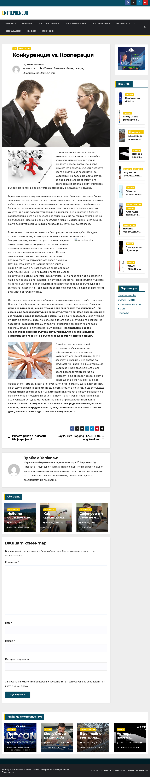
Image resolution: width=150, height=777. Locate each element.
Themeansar (8, 772)
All (14, 48)
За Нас (94, 771)
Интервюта (101, 23)
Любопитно (124, 23)
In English (48, 31)
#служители (47, 72)
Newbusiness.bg (127, 295)
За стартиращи (49, 23)
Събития (138, 169)
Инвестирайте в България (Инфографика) (29, 437)
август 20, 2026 (19, 742)
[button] (145, 27)
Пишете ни (106, 771)
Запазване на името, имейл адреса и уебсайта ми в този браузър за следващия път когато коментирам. (55, 683)
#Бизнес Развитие (54, 68)
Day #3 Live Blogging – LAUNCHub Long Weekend (79, 437)
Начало (10, 23)
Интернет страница (17, 659)
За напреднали (76, 23)
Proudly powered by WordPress (17, 769)
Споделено (13, 31)
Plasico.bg (123, 313)
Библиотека (119, 771)
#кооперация (31, 72)
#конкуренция (74, 68)
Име (8, 622)
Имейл (10, 640)
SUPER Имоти (126, 299)
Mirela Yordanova (35, 64)
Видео (31, 31)
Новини (27, 23)
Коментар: (12, 562)
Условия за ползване (138, 771)
